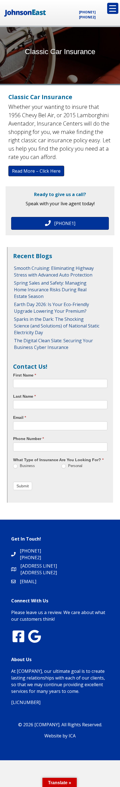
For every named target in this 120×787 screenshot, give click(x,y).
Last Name (24, 396)
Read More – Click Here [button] (36, 171)
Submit (22, 486)
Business (27, 466)
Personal (74, 466)
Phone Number (28, 438)
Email (19, 417)
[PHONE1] (87, 12)
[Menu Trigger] (112, 8)
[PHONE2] (87, 17)
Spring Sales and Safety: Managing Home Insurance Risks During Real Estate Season (50, 289)
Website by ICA (60, 736)
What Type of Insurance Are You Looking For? (58, 460)
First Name (24, 375)
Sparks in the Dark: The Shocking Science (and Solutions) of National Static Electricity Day (56, 326)
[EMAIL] (28, 581)
